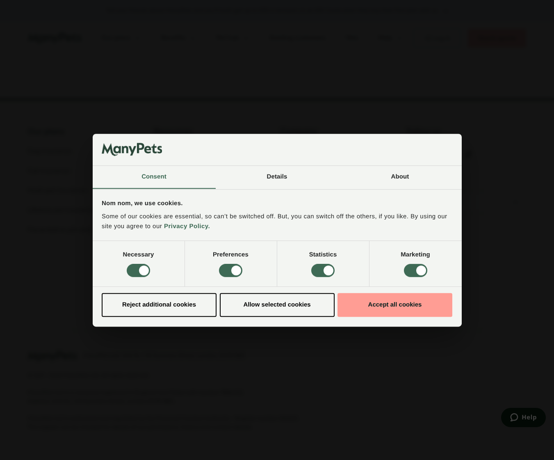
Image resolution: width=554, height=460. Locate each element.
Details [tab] (277, 176)
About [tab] (400, 176)
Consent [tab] (153, 176)
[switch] (230, 270)
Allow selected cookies (276, 304)
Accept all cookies (395, 304)
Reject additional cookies (159, 304)
